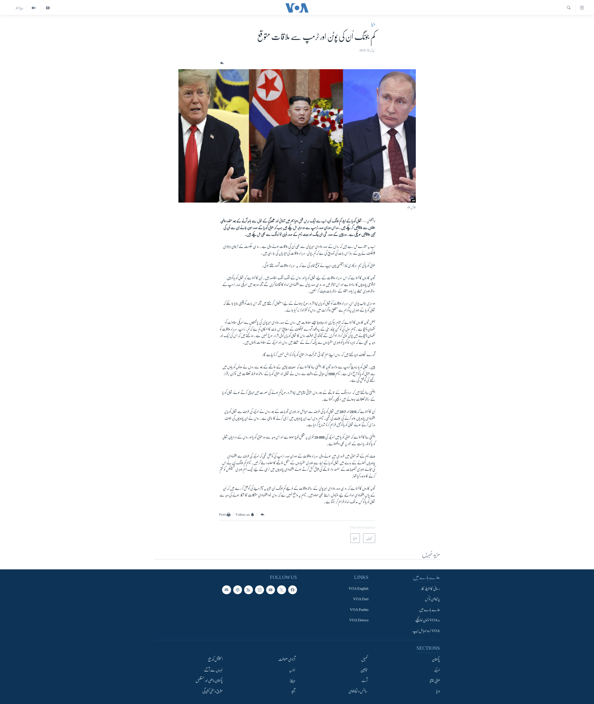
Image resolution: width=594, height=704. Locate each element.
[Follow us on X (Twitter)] (281, 589)
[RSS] (248, 589)
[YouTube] (48, 8)
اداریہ (292, 670)
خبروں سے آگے (213, 670)
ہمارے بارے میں (429, 609)
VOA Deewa (358, 620)
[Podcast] (237, 589)
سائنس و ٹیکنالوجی (358, 691)
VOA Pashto (359, 609)
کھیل (364, 659)
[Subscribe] (226, 589)
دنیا (373, 24)
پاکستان (436, 659)
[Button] (221, 63)
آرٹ (365, 680)
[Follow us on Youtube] (270, 589)
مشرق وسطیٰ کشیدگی (212, 691)
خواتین (364, 670)
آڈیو (293, 691)
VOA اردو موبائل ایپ (426, 630)
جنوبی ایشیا (435, 680)
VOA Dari (360, 599)
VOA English (358, 588)
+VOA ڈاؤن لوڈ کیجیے (427, 620)
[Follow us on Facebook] (292, 589)
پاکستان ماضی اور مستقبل (209, 680)
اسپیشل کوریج (215, 659)
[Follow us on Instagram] (259, 589)
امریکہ (437, 670)
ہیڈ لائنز (20, 8)
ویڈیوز (292, 680)
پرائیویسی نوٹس (432, 599)
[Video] (33, 8)
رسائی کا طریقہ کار (430, 588)
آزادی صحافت (286, 659)
